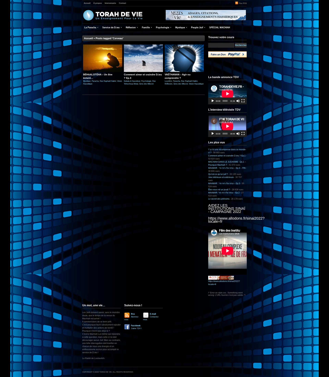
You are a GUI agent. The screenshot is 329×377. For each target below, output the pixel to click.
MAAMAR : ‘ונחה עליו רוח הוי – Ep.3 (224, 183)
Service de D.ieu (111, 27)
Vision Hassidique (196, 84)
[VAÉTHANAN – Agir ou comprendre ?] (184, 71)
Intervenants (110, 3)
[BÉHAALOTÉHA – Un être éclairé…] (102, 71)
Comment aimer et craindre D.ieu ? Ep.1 (227, 155)
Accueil (87, 3)
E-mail (151, 316)
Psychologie (162, 27)
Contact (122, 3)
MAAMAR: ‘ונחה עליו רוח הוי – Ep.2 (224, 192)
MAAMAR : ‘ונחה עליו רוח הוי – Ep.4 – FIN (227, 168)
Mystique (180, 27)
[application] (227, 93)
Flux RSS (243, 3)
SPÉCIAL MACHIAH (219, 27)
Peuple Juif (197, 27)
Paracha (95, 81)
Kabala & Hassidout (132, 81)
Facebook (136, 326)
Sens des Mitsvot (146, 84)
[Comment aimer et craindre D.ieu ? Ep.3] (143, 71)
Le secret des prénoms (218, 199)
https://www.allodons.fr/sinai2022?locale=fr (236, 220)
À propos (97, 3)
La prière (168, 81)
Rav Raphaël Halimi (108, 81)
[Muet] (238, 101)
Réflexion (131, 27)
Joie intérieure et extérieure (221, 177)
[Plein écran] (243, 101)
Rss (131, 316)
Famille (146, 27)
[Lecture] (212, 101)
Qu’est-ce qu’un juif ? (218, 174)
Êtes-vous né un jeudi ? (219, 189)
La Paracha (90, 27)
